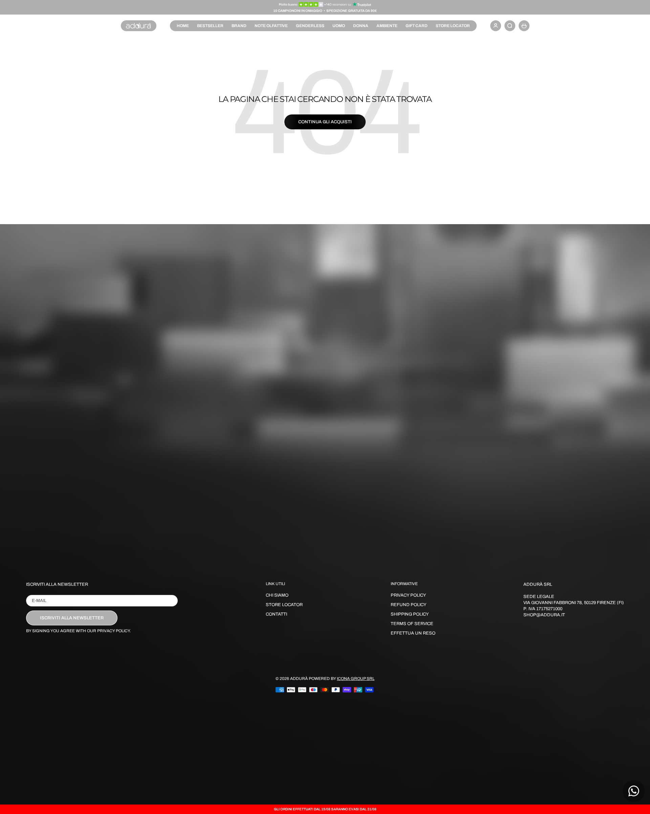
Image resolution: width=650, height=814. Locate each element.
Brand (239, 25)
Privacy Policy (408, 595)
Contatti (276, 614)
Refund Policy (409, 604)
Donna (360, 25)
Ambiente (386, 25)
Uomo (338, 25)
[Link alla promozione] (325, 4)
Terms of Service (412, 623)
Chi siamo (277, 595)
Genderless (310, 25)
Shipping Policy (410, 614)
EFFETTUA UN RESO (413, 633)
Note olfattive (271, 25)
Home (183, 25)
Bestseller (210, 25)
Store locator (453, 25)
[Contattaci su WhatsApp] (634, 791)
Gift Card (417, 25)
